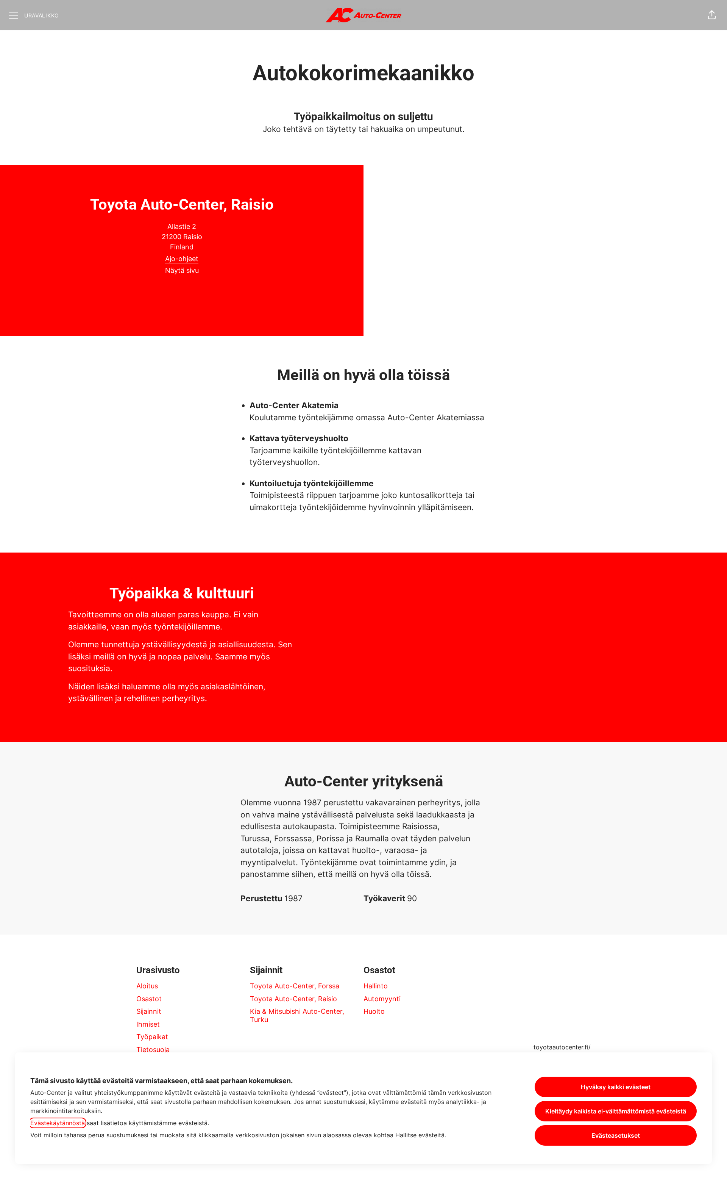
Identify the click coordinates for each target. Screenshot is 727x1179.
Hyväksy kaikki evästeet (616, 1087)
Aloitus (147, 986)
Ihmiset (148, 1024)
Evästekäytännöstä (57, 1123)
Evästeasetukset (615, 1135)
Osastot (149, 999)
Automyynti (382, 999)
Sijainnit (148, 1011)
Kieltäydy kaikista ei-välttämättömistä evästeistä (615, 1111)
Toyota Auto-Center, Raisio (293, 999)
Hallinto (376, 986)
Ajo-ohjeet (181, 259)
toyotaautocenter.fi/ (562, 1047)
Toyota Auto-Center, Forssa (294, 986)
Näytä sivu (182, 270)
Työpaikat (152, 1037)
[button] (711, 15)
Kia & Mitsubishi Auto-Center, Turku (297, 1015)
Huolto (374, 1011)
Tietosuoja (153, 1050)
